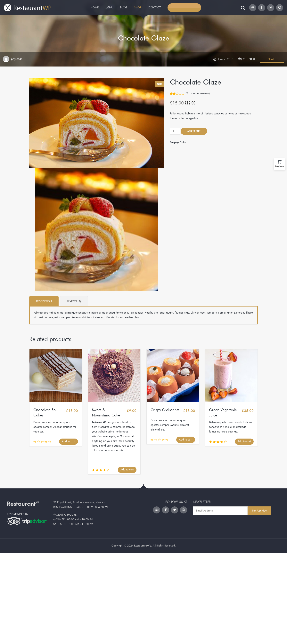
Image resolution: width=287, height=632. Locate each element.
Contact (154, 7)
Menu (109, 7)
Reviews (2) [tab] (74, 301)
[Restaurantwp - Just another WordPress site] (28, 7)
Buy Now (279, 166)
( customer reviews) (197, 93)
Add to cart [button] (68, 441)
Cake (183, 142)
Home (95, 7)
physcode (16, 59)
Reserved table (184, 7)
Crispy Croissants (165, 410)
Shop (137, 7)
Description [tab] (44, 301)
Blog (123, 7)
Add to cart (193, 131)
